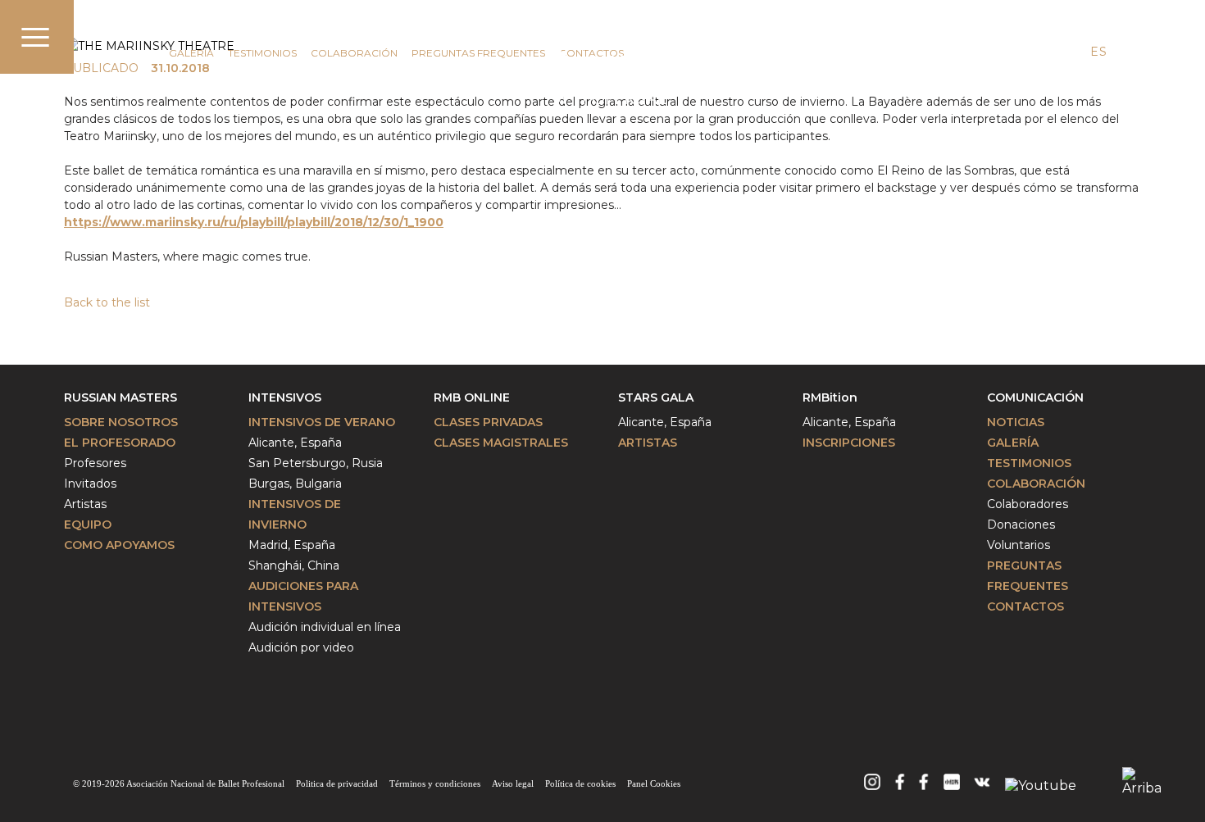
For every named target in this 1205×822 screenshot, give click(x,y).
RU (1128, 51)
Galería (191, 53)
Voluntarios (1018, 545)
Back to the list (107, 302)
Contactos (1025, 606)
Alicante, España (295, 442)
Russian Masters (120, 397)
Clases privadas (488, 422)
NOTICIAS (131, 53)
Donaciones (1021, 524)
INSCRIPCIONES (849, 442)
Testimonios (262, 53)
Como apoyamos (119, 545)
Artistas (85, 504)
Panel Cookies (653, 783)
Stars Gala (655, 397)
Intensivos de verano (321, 422)
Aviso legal (513, 783)
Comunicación (157, 30)
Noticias (1015, 422)
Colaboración (354, 53)
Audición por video (301, 647)
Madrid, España (291, 545)
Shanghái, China (293, 565)
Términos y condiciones (434, 783)
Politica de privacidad (337, 783)
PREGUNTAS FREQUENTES (478, 53)
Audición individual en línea (324, 627)
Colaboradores (1027, 504)
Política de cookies (580, 783)
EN (1068, 51)
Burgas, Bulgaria (295, 483)
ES (1098, 51)
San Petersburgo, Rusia (315, 463)
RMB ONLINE (472, 397)
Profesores (95, 463)
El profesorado (119, 442)
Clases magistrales (501, 442)
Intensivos (284, 397)
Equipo (87, 524)
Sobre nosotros (121, 422)
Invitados (90, 483)
